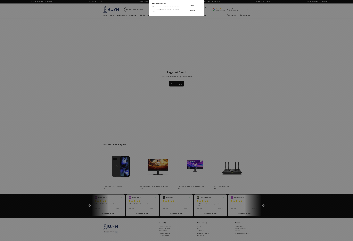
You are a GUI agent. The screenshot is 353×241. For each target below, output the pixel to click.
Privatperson (192, 10)
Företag (192, 5)
